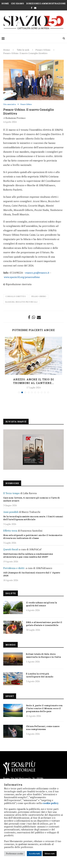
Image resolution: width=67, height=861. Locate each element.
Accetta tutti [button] (34, 853)
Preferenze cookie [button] (14, 853)
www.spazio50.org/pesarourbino (22, 277)
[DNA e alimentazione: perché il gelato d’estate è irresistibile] (13, 627)
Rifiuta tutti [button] (50, 853)
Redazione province (16, 117)
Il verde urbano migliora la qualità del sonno (41, 604)
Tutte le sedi (23, 49)
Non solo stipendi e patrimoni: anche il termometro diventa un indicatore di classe (32, 537)
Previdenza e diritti (13, 568)
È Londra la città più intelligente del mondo (39, 675)
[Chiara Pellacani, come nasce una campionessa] (13, 731)
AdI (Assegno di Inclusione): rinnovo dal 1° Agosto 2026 (31, 574)
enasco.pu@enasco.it (37, 272)
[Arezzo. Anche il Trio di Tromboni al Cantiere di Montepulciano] (33, 356)
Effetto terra (10, 530)
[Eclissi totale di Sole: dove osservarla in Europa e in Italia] (13, 659)
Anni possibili (10, 512)
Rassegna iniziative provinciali (21, 302)
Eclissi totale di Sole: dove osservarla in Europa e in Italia (43, 655)
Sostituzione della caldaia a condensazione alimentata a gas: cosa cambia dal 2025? (28, 555)
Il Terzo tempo (11, 493)
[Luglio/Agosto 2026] (33, 449)
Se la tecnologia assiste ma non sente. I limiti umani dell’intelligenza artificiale (33, 518)
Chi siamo (17, 3)
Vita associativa (9, 104)
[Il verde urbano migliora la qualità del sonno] (13, 607)
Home (5, 3)
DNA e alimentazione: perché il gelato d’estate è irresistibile (44, 624)
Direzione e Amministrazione (46, 3)
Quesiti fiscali (10, 549)
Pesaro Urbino (42, 49)
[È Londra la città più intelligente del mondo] (13, 678)
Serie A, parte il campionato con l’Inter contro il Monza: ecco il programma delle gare (44, 708)
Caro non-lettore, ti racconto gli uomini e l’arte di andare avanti (31, 499)
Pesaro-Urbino (38, 296)
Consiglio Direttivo (15, 296)
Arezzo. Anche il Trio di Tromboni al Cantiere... (33, 381)
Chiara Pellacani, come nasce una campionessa (43, 728)
